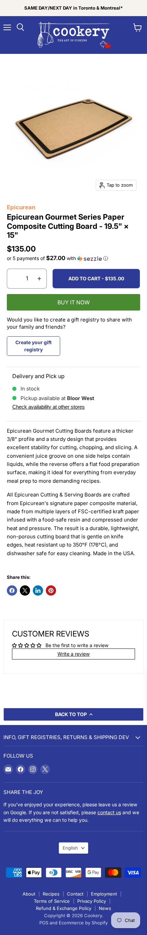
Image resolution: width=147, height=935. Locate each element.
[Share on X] (25, 590)
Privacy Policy (91, 901)
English (70, 848)
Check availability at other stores (48, 407)
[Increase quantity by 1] (39, 279)
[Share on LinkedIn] (38, 590)
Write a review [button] (73, 654)
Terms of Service (52, 901)
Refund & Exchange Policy (63, 908)
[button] (73, 258)
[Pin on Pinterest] (51, 590)
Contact (75, 894)
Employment (104, 894)
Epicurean (21, 207)
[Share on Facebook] (12, 590)
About (29, 894)
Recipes (51, 894)
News (105, 908)
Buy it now (73, 302)
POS (43, 922)
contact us (109, 812)
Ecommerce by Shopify (83, 922)
